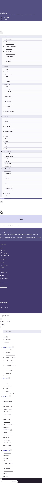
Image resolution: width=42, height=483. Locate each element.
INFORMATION (6, 450)
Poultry (7, 391)
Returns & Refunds (8, 188)
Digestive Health (8, 96)
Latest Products (9, 39)
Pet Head (6, 133)
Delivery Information (9, 185)
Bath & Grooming (9, 49)
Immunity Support (8, 98)
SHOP (4, 337)
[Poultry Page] (6, 13)
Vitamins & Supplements (11, 46)
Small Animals (9, 386)
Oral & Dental (7, 108)
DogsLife (6, 121)
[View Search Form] (1, 31)
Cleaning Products (9, 56)
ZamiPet (6, 146)
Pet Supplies (8, 41)
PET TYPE (5, 378)
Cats (7, 71)
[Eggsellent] (8, 13)
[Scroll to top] (1, 324)
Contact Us (3, 286)
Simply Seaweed (8, 138)
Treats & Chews (9, 51)
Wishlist (5, 19)
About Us (7, 178)
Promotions (6, 455)
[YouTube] (5, 13)
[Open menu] (1, 202)
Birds (7, 76)
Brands (7, 344)
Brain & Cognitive (8, 401)
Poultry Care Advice (9, 156)
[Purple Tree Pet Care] (9, 29)
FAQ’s (6, 183)
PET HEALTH (6, 396)
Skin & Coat (7, 113)
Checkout (2, 250)
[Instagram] (2, 13)
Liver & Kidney (8, 106)
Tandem (6, 141)
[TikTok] (3, 13)
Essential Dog (7, 126)
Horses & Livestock (10, 393)
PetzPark (6, 136)
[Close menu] (0, 327)
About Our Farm (8, 153)
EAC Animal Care (8, 123)
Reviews (6, 195)
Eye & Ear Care (8, 91)
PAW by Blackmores (9, 131)
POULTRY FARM (6, 429)
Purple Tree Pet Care (9, 118)
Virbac (6, 143)
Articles (2, 262)
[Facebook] (0, 13)
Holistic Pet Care (4, 269)
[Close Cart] (1, 319)
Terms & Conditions (9, 190)
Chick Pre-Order (8, 163)
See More (8, 148)
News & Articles (8, 173)
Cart (1, 248)
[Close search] (1, 479)
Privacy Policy (7, 193)
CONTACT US (7, 168)
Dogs (7, 69)
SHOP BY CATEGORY (7, 347)
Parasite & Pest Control (10, 54)
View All (7, 375)
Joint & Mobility (8, 101)
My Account (6, 17)
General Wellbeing (8, 406)
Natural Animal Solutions (10, 128)
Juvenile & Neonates (9, 103)
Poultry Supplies (9, 59)
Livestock (8, 81)
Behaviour (7, 86)
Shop (1, 247)
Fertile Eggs (8, 61)
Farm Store (7, 158)
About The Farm (4, 265)
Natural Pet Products (10, 44)
